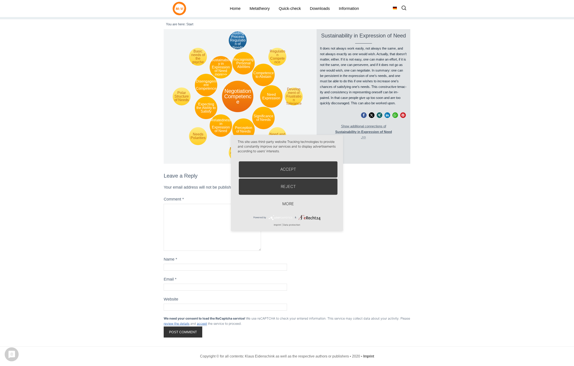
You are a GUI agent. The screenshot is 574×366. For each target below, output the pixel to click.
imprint (277, 224)
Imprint (368, 356)
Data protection (291, 224)
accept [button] (202, 323)
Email (170, 279)
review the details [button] (176, 323)
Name (170, 259)
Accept (288, 169)
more (288, 203)
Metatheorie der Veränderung (180, 8)
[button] (364, 115)
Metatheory (260, 8)
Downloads (320, 8)
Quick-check (290, 8)
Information (349, 8)
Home (235, 8)
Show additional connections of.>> (363, 131)
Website (171, 299)
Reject (288, 186)
